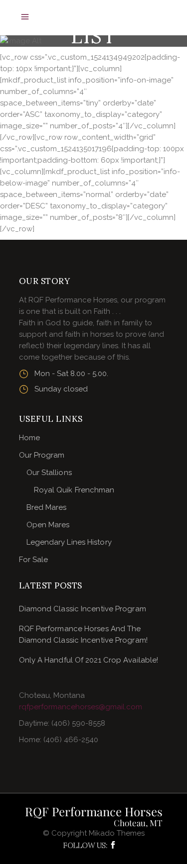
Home (29, 437)
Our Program (42, 455)
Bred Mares (46, 507)
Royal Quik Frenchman (74, 489)
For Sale (33, 559)
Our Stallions (49, 472)
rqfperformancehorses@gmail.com (80, 706)
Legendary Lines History (69, 542)
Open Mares (48, 524)
